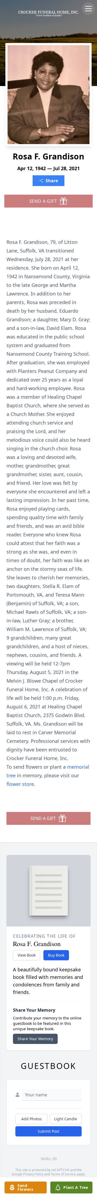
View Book (27, 955)
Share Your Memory (35, 1038)
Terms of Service (63, 1174)
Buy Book (56, 955)
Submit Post (48, 1131)
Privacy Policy (33, 1174)
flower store (20, 784)
